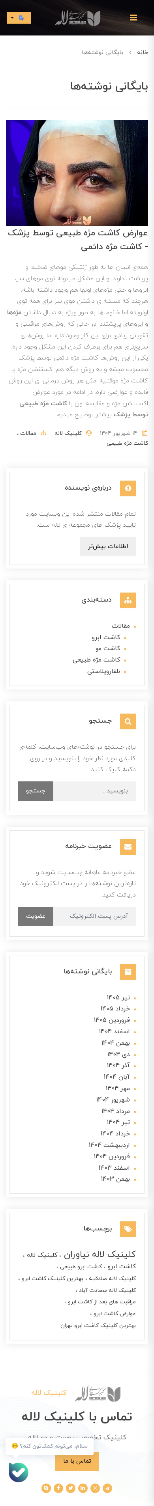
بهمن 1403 (115, 1179)
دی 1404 (118, 1054)
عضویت (35, 916)
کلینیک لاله (41, 1255)
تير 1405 (118, 997)
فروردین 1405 (112, 1020)
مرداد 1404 (115, 1111)
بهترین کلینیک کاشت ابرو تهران (98, 1325)
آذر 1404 (118, 1065)
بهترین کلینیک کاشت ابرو (51, 1278)
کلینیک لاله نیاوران (98, 1255)
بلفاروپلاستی (103, 671)
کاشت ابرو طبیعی (80, 1267)
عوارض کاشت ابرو (114, 1314)
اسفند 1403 (114, 1168)
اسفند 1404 (114, 1031)
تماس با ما (77, 1461)
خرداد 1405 (115, 1009)
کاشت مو (108, 648)
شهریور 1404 (113, 1100)
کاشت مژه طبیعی (127, 443)
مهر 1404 (118, 1088)
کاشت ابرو (106, 637)
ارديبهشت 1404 (109, 1145)
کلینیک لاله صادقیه (111, 1278)
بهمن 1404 (115, 1043)
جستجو (35, 791)
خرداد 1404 (115, 1134)
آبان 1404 (117, 1077)
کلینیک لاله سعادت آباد (106, 1290)
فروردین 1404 (112, 1156)
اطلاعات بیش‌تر (108, 546)
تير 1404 (118, 1122)
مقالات (27, 433)
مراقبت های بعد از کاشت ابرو (101, 1302)
